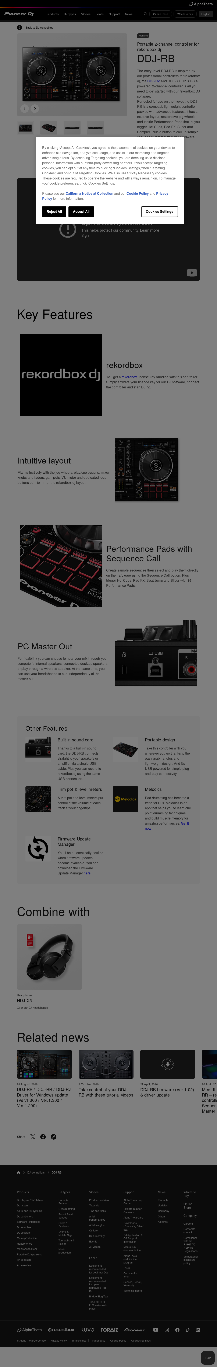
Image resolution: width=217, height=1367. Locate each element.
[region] (110, 180)
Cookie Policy (138, 193)
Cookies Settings (159, 211)
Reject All (54, 211)
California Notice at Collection (89, 193)
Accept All (81, 211)
